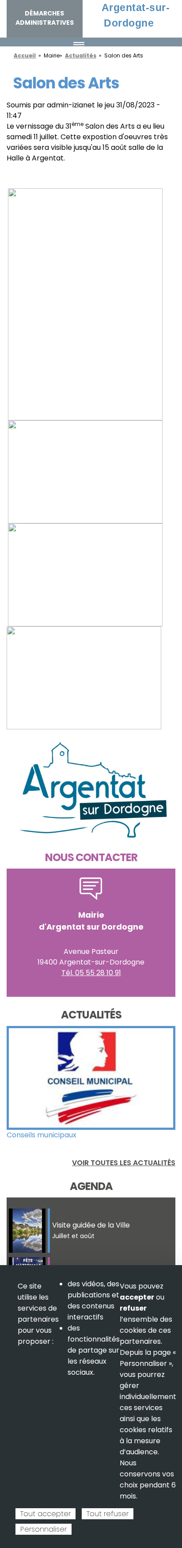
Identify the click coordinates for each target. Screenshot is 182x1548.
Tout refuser (108, 1514)
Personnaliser (43, 1529)
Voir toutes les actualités (123, 1163)
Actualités (80, 55)
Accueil (25, 55)
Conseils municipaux (41, 1135)
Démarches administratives (44, 18)
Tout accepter (45, 1514)
